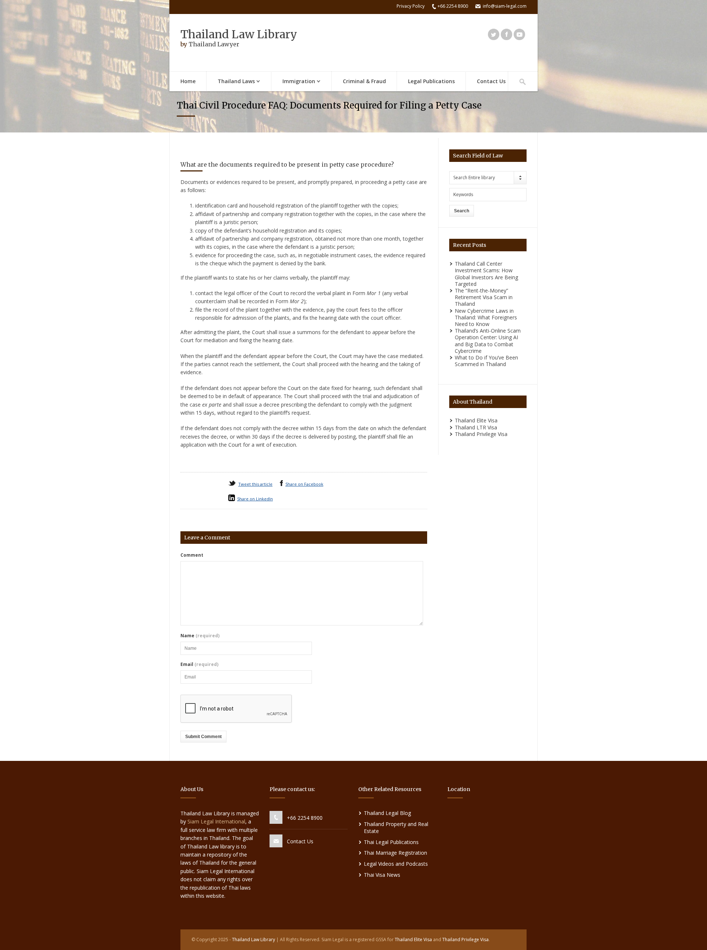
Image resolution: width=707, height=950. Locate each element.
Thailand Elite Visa (476, 420)
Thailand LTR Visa (476, 427)
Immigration (293, 82)
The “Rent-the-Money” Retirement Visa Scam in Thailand (484, 297)
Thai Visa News (382, 874)
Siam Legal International (216, 821)
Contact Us (491, 81)
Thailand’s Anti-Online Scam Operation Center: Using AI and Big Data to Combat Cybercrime (488, 340)
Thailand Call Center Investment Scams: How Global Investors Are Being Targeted (486, 273)
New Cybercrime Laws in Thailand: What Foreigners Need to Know (486, 317)
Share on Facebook (304, 484)
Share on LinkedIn (255, 498)
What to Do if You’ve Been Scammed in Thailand (486, 361)
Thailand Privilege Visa (481, 433)
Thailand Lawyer (214, 44)
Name (199, 636)
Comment (191, 555)
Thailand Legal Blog (387, 812)
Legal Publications (431, 81)
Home (188, 81)
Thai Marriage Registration (395, 852)
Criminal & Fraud (364, 81)
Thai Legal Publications (391, 842)
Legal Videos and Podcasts (396, 863)
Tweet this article (255, 484)
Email (199, 664)
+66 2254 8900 (305, 817)
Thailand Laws (231, 82)
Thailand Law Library (238, 34)
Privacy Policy (411, 6)
